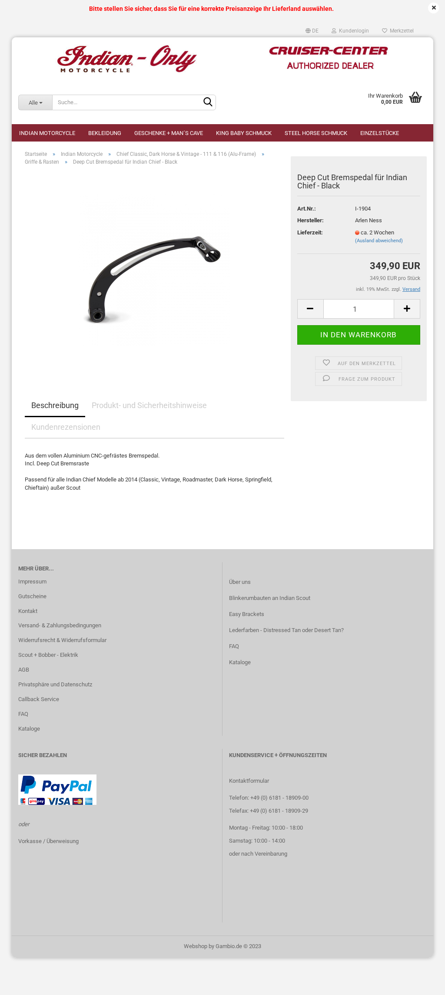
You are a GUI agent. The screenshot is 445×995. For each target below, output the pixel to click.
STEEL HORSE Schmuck (316, 133)
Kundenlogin (352, 31)
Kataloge (29, 728)
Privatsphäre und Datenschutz (55, 684)
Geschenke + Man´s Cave (168, 133)
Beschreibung (55, 405)
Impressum (32, 581)
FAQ (23, 714)
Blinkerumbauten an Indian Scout (269, 598)
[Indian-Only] (222, 59)
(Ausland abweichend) (379, 241)
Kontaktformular (249, 781)
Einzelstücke (379, 133)
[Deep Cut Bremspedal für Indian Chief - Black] (154, 270)
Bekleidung (104, 133)
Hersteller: (310, 220)
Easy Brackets (246, 614)
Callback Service (38, 699)
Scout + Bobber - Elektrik (48, 655)
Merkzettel (400, 31)
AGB (23, 669)
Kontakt (27, 611)
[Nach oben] (421, 982)
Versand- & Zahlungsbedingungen (59, 625)
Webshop (195, 946)
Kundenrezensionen (65, 427)
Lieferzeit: (310, 232)
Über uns (240, 582)
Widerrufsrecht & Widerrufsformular (62, 640)
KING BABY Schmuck (244, 133)
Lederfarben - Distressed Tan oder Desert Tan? (286, 630)
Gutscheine (32, 596)
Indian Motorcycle (47, 133)
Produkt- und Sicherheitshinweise (149, 405)
